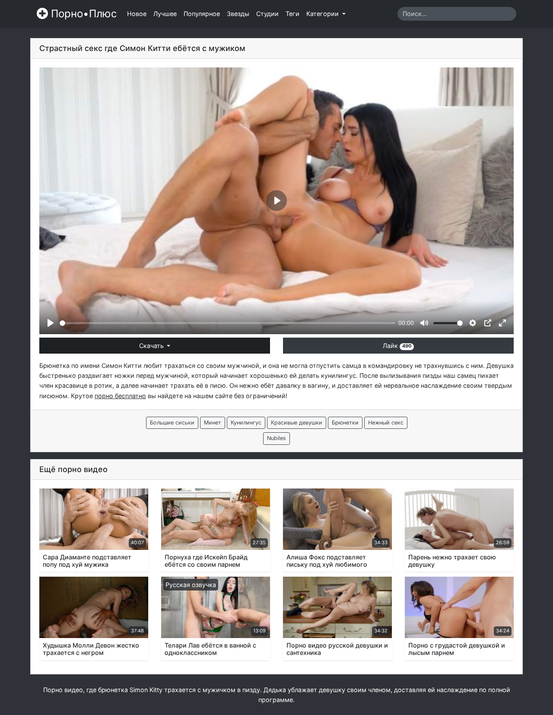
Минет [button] (212, 422)
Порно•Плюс (82, 13)
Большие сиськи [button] (172, 422)
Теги (292, 13)
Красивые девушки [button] (296, 422)
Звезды (238, 13)
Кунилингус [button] (246, 422)
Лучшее (165, 13)
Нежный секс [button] (386, 422)
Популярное (202, 13)
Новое (136, 13)
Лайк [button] (397, 345)
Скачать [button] (152, 345)
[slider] (227, 323)
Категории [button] (323, 13)
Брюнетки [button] (345, 422)
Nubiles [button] (276, 438)
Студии (267, 13)
